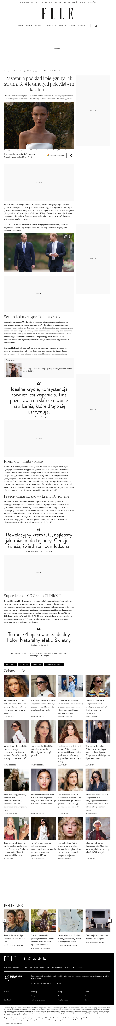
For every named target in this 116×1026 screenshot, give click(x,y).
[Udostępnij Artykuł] (71, 155)
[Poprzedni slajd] (4, 921)
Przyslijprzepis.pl (63, 1000)
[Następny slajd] (110, 921)
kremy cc (24, 664)
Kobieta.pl (61, 996)
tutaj (20, 1023)
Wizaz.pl (87, 996)
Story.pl (87, 1000)
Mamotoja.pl (35, 991)
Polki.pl (60, 991)
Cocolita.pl (7, 1000)
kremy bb (37, 664)
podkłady (10, 664)
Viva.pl (87, 991)
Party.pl (6, 991)
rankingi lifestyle (54, 664)
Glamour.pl (7, 996)
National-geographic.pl (38, 1000)
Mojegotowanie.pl (36, 996)
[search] (96, 26)
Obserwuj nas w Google (57, 155)
